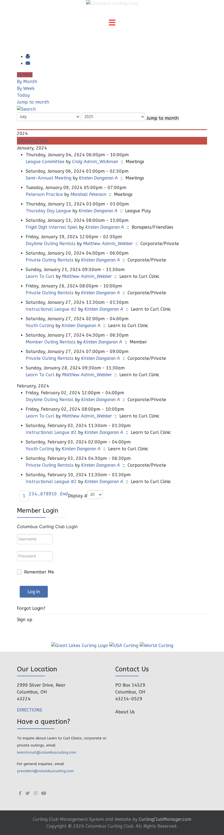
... (38, 493)
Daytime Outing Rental (49, 399)
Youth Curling (40, 325)
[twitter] (27, 793)
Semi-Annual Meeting (48, 178)
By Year (25, 74)
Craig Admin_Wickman (95, 161)
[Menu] (112, 23)
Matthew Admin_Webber (108, 243)
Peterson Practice (44, 194)
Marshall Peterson (88, 194)
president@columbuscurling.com (45, 771)
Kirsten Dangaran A (98, 178)
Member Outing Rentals (51, 342)
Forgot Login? (31, 608)
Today (23, 95)
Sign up (24, 619)
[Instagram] (35, 793)
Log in (34, 591)
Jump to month (33, 102)
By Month (27, 81)
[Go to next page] (58, 495)
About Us (125, 712)
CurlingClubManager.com (165, 819)
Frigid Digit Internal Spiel (52, 227)
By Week (26, 88)
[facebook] (20, 793)
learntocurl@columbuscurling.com (46, 752)
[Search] (26, 108)
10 (54, 493)
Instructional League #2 (51, 309)
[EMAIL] (28, 63)
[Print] (28, 56)
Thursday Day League (48, 210)
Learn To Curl (41, 276)
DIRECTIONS (29, 710)
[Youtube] (43, 793)
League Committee (45, 161)
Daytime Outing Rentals (50, 243)
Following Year (32, 140)
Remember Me (39, 572)
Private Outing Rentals (49, 260)
